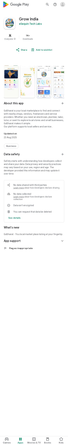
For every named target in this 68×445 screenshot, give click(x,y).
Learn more (18, 188)
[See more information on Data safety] (62, 154)
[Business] (11, 146)
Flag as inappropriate (18, 248)
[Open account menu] (62, 4)
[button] (15, 39)
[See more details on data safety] (14, 218)
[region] (34, 37)
